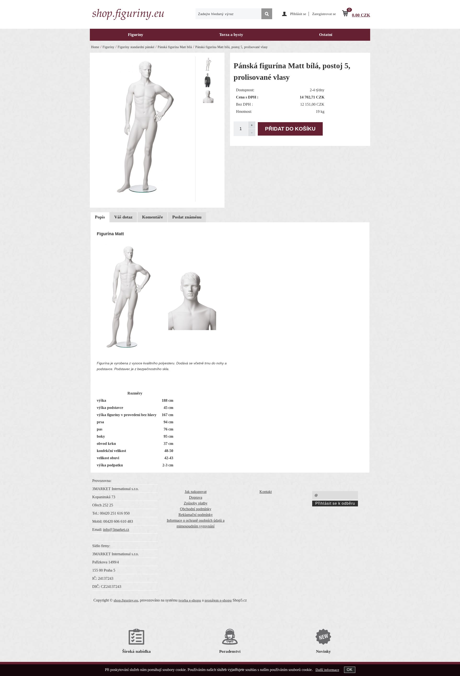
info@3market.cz (116, 529)
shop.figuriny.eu (126, 600)
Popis (100, 217)
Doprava (195, 497)
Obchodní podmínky (195, 509)
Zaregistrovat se (324, 14)
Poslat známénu (186, 217)
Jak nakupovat (196, 492)
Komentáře (152, 217)
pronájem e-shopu (218, 600)
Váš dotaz (123, 217)
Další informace (327, 670)
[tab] (100, 217)
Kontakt (265, 492)
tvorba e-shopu (189, 600)
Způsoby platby (195, 503)
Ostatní (325, 34)
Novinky (323, 651)
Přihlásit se (298, 14)
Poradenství (230, 651)
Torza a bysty (231, 34)
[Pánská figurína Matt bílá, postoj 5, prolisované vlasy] (144, 128)
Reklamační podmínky (195, 515)
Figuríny (135, 34)
